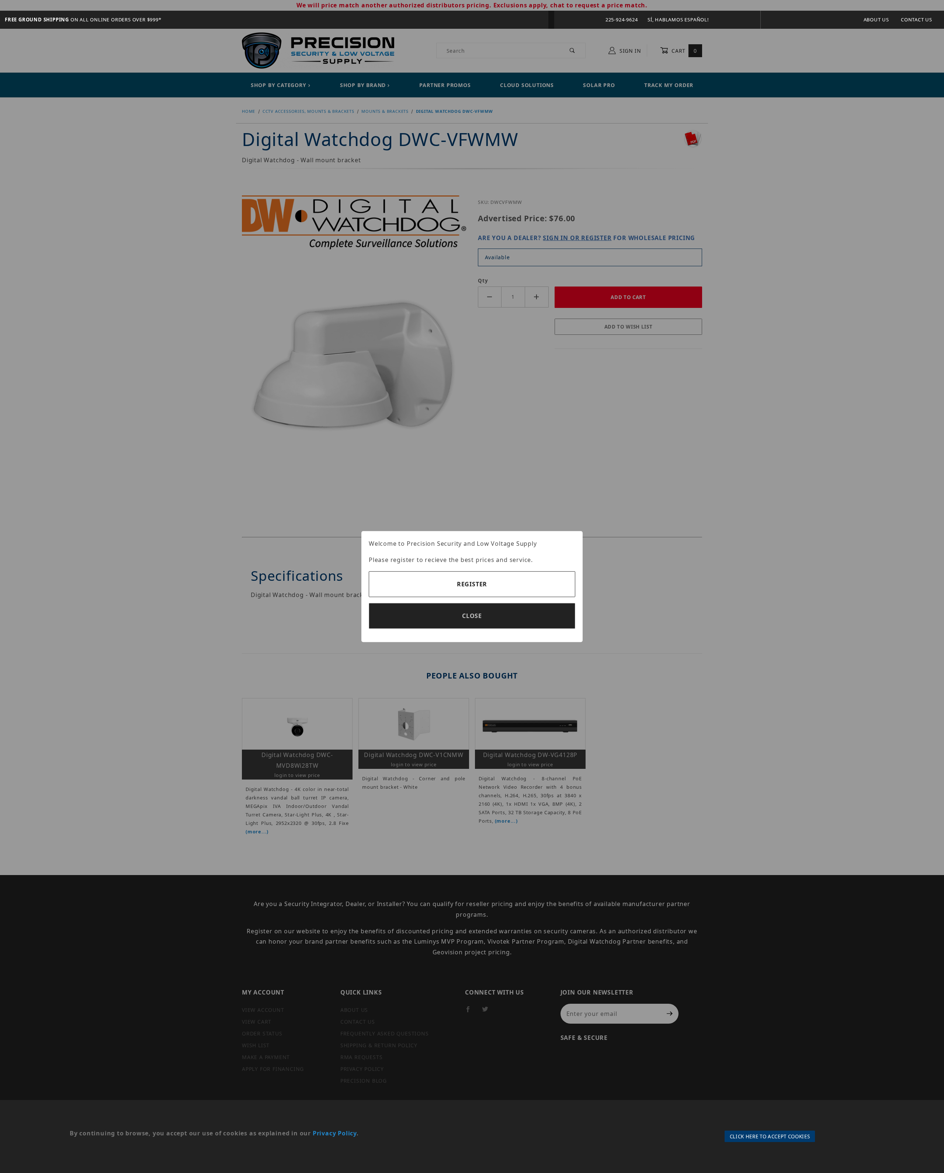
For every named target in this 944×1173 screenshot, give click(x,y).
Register (472, 584)
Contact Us (916, 19)
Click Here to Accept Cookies (770, 1136)
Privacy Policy (335, 1133)
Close (472, 616)
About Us (876, 19)
